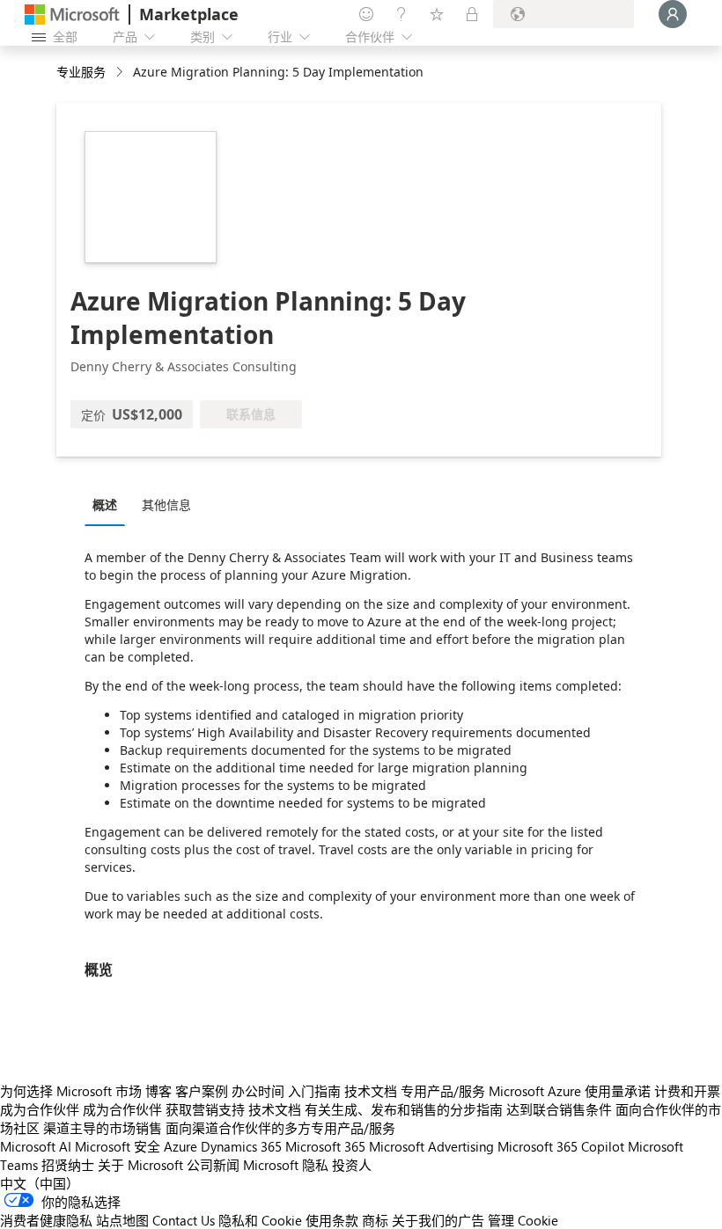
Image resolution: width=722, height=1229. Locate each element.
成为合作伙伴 (39, 1109)
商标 (375, 1220)
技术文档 (370, 1091)
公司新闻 (213, 1165)
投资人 (352, 1165)
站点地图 (122, 1220)
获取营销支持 (205, 1109)
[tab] (109, 504)
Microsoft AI (35, 1146)
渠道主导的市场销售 (102, 1128)
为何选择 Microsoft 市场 (71, 1091)
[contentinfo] (121, 72)
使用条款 (332, 1220)
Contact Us (183, 1220)
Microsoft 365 (325, 1146)
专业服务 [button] (81, 71)
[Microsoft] (72, 14)
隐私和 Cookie (260, 1220)
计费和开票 (687, 1091)
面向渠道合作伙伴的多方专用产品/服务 (280, 1128)
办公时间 (258, 1091)
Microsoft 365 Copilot (560, 1146)
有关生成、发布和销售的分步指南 (404, 1109)
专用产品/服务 (443, 1091)
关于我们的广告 (438, 1220)
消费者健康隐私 (46, 1220)
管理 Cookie (523, 1220)
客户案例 (201, 1091)
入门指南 (314, 1091)
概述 (104, 504)
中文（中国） (39, 1183)
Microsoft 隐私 (285, 1165)
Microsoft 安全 (117, 1146)
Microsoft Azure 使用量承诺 (570, 1091)
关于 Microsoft (140, 1165)
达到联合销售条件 (559, 1109)
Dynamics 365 (241, 1146)
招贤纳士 (67, 1165)
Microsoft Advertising (431, 1146)
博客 (158, 1091)
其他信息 (166, 504)
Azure (180, 1146)
